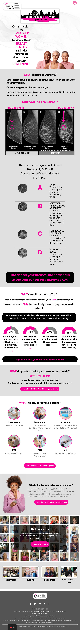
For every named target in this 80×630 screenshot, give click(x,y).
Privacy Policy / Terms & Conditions (55, 611)
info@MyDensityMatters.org (40, 613)
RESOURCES (10, 580)
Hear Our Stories (40, 544)
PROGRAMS (49, 580)
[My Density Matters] (12, 10)
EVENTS (30, 580)
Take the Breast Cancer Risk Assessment (51, 502)
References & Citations (37, 611)
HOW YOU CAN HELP (69, 581)
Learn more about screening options (40, 466)
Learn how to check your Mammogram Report (40, 389)
